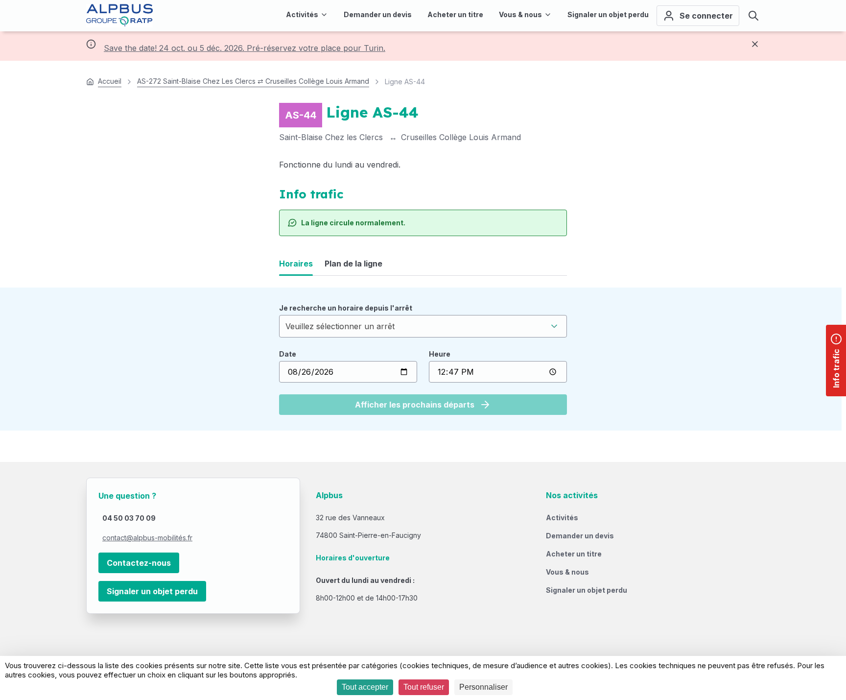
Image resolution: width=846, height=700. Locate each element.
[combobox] (423, 326)
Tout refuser (423, 687)
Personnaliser (483, 687)
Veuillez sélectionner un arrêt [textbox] (340, 326)
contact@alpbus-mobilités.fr (147, 537)
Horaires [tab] (296, 263)
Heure (439, 354)
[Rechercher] (753, 15)
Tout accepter (365, 687)
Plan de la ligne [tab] (353, 263)
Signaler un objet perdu (152, 591)
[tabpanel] (423, 359)
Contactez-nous (139, 563)
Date (287, 354)
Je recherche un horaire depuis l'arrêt (345, 308)
